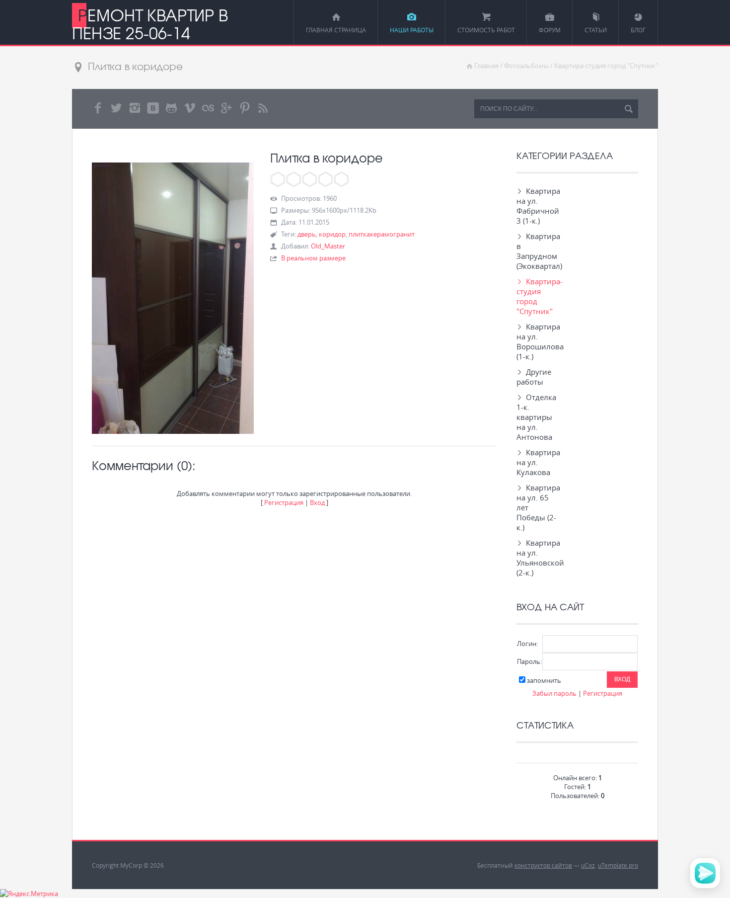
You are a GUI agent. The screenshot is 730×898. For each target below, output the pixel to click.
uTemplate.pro (618, 865)
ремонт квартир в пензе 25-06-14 (149, 24)
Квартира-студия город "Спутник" (606, 65)
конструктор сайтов (543, 865)
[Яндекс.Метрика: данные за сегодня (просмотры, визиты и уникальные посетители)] (29, 893)
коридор (332, 234)
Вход (317, 502)
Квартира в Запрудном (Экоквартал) (536, 251)
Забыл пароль (554, 693)
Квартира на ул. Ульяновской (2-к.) (536, 557)
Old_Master (328, 246)
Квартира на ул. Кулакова (536, 462)
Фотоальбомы (526, 65)
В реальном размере (313, 257)
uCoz (588, 865)
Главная (486, 65)
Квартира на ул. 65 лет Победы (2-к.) (536, 507)
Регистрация (283, 502)
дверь (306, 234)
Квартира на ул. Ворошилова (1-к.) (536, 341)
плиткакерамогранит (382, 234)
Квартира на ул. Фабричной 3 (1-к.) (536, 206)
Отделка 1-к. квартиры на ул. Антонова (536, 417)
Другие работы (533, 377)
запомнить (544, 680)
